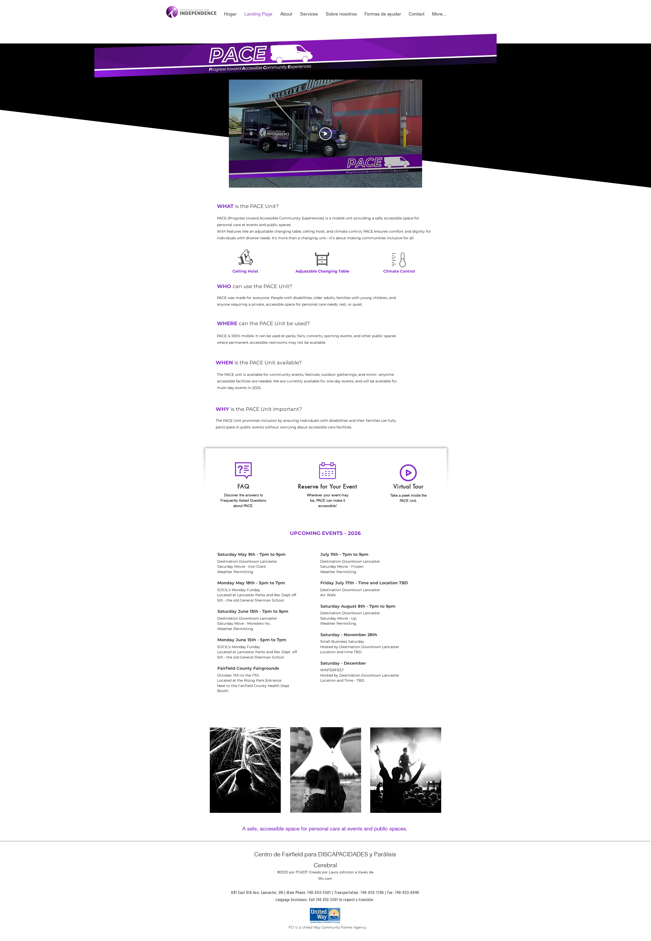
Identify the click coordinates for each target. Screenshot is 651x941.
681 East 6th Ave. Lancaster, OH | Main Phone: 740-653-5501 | (282, 892)
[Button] (242, 486)
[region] (408, 482)
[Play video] (325, 133)
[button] (327, 486)
